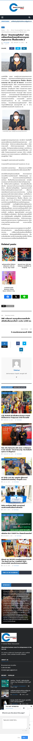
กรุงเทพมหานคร (10, 306)
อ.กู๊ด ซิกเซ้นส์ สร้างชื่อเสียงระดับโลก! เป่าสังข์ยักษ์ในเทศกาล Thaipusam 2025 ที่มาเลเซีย (15, 417)
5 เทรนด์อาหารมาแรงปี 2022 (21, 332)
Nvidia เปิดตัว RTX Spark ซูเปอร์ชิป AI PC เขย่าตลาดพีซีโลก (21, 701)
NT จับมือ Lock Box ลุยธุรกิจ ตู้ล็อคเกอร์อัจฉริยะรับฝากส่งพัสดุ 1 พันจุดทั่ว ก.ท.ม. (14, 479)
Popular (11, 675)
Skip (19, 737)
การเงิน (3, 515)
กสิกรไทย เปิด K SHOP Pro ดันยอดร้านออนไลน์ (16, 533)
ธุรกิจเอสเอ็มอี (14, 515)
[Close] (31, 706)
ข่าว (3, 27)
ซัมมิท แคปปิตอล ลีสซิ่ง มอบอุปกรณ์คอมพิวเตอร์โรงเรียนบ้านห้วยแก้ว (13, 506)
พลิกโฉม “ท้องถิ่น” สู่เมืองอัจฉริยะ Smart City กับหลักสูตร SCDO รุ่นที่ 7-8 (21, 682)
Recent (3, 675)
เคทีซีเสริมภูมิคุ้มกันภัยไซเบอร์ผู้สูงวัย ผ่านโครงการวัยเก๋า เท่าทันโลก (20, 691)
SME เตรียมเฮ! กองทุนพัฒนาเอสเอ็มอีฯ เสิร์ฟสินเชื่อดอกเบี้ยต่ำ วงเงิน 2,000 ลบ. (16, 319)
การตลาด (8, 459)
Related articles (7, 387)
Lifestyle (4, 393)
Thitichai (6, 42)
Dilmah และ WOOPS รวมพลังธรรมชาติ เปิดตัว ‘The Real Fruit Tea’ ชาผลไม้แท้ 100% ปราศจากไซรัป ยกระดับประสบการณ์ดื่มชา (16, 561)
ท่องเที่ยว (14, 393)
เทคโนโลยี (13, 425)
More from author (19, 387)
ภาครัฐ (7, 425)
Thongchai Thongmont (19, 686)
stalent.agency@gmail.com (10, 670)
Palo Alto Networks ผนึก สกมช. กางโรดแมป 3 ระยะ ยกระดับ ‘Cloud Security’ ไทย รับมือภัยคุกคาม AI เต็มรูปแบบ (16, 450)
